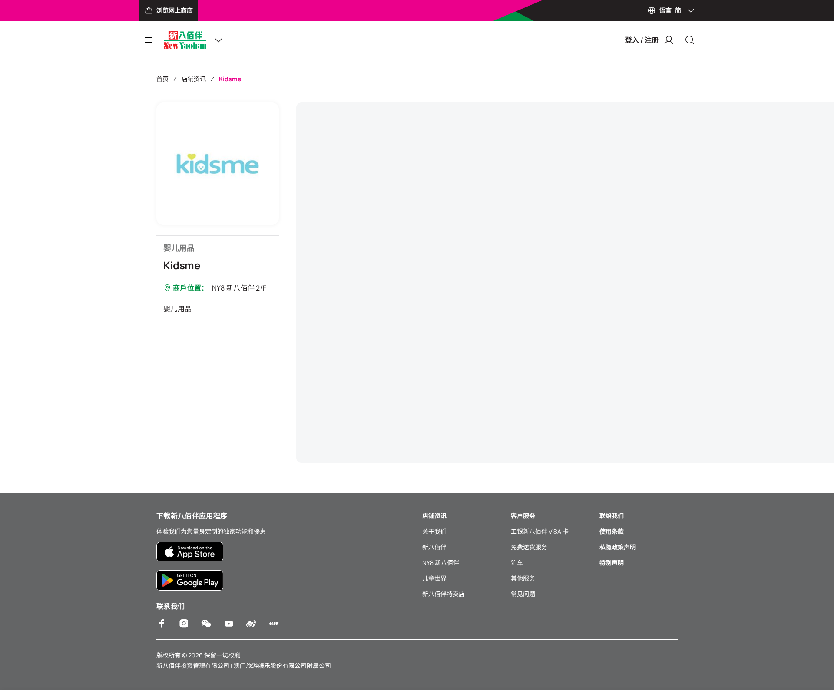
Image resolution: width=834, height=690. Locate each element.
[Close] (690, 40)
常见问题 (523, 594)
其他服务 (523, 578)
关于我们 (434, 531)
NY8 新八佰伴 (440, 562)
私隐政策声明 (617, 547)
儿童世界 (434, 578)
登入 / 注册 (642, 40)
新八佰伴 (434, 547)
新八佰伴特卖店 (443, 594)
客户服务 (523, 516)
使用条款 (611, 531)
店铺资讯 (194, 79)
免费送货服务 (529, 547)
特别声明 (611, 562)
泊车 (517, 562)
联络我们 (611, 516)
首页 (162, 79)
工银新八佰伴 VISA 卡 (540, 531)
